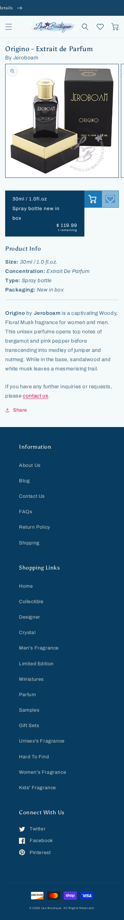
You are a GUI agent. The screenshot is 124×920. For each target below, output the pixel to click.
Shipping (29, 542)
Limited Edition (36, 663)
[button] (8, 26)
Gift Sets (29, 725)
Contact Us (32, 496)
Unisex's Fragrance (42, 741)
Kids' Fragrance (37, 787)
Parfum (27, 694)
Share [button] (20, 410)
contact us (35, 396)
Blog (24, 480)
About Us (30, 465)
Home (26, 586)
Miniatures (31, 679)
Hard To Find (34, 756)
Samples (29, 710)
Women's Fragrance (42, 772)
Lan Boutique (51, 908)
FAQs (25, 511)
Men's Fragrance (39, 648)
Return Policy (34, 527)
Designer (29, 617)
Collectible (31, 601)
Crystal (27, 632)
